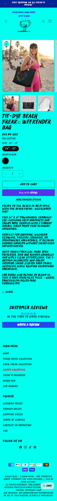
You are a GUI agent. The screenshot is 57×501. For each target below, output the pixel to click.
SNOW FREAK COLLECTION (17, 364)
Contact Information (17, 425)
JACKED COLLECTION (14, 369)
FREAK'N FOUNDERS (14, 375)
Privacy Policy (12, 409)
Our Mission (10, 386)
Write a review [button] (28, 324)
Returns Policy (13, 403)
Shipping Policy (13, 414)
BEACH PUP (9, 380)
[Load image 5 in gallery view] (28, 103)
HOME (6, 353)
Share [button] (9, 292)
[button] (6, 21)
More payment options (28, 199)
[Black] (5, 161)
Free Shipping (8, 138)
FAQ (5, 431)
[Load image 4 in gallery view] (11, 103)
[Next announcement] (51, 4)
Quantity (7, 168)
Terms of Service (14, 420)
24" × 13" (10, 148)
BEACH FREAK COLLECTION (17, 359)
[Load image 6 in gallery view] (46, 103)
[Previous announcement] (5, 4)
